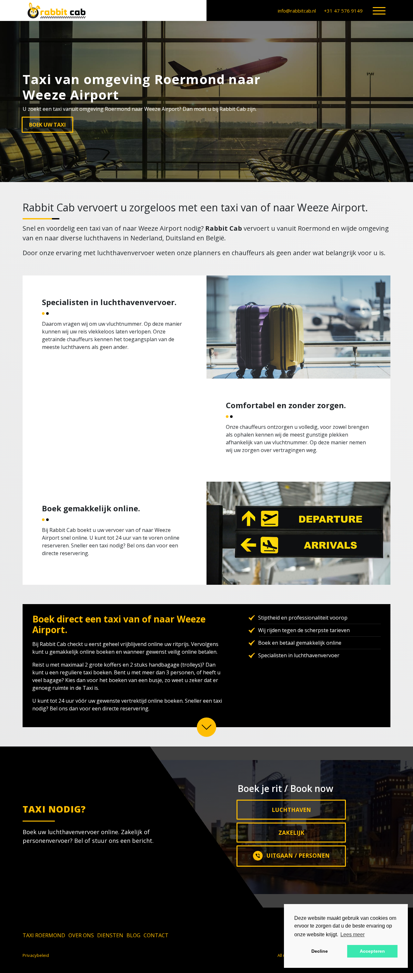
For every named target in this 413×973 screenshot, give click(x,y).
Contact (156, 935)
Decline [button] (319, 951)
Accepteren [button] (372, 951)
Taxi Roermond (44, 935)
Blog (133, 935)
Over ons (81, 935)
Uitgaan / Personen (298, 855)
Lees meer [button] (352, 934)
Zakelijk (291, 832)
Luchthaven (291, 810)
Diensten (110, 935)
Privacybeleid (36, 955)
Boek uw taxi (47, 124)
